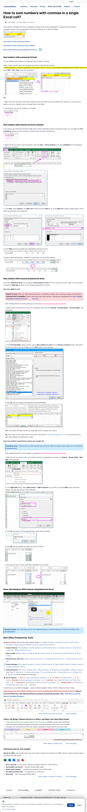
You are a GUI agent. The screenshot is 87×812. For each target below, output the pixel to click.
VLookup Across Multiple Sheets (63, 653)
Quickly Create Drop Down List (34, 659)
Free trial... (35, 299)
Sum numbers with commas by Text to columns (19, 45)
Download (33, 6)
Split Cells (19, 685)
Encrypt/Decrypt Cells (49, 672)
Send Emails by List (65, 672)
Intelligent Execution (48, 642)
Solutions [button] (23, 6)
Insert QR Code (63, 680)
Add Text (30, 678)
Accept (71, 805)
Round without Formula (23, 650)
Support (67, 6)
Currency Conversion (48, 682)
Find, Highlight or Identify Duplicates (30, 648)
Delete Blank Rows (50, 648)
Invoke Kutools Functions (46, 645)
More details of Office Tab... (53, 743)
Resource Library (77, 670)
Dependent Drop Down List (55, 659)
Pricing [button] (42, 6)
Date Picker (19, 672)
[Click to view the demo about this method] (39, 50)
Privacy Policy (55, 790)
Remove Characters (40, 678)
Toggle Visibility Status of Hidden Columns (68, 664)
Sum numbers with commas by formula (16, 41)
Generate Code (62, 642)
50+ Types (57, 678)
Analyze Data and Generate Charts (25, 645)
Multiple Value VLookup (42, 653)
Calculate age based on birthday (29, 680)
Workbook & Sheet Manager (60, 670)
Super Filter (78, 672)
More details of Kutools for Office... (51, 776)
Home (10, 790)
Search (77, 6)
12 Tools (22, 678)
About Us (71, 790)
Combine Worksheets (33, 672)
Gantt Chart (68, 678)
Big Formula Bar (44, 670)
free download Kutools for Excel (57, 434)
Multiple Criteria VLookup (24, 653)
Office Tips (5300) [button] (55, 6)
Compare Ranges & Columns (16, 667)
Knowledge (24, 790)
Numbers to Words (35, 682)
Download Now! (10, 632)
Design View (32, 670)
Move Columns (47, 664)
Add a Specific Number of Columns (29, 664)
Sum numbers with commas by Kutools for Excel (19, 50)
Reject (79, 805)
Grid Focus (22, 670)
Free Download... (72, 713)
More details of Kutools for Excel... (51, 713)
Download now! (11, 448)
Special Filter (12, 674)
